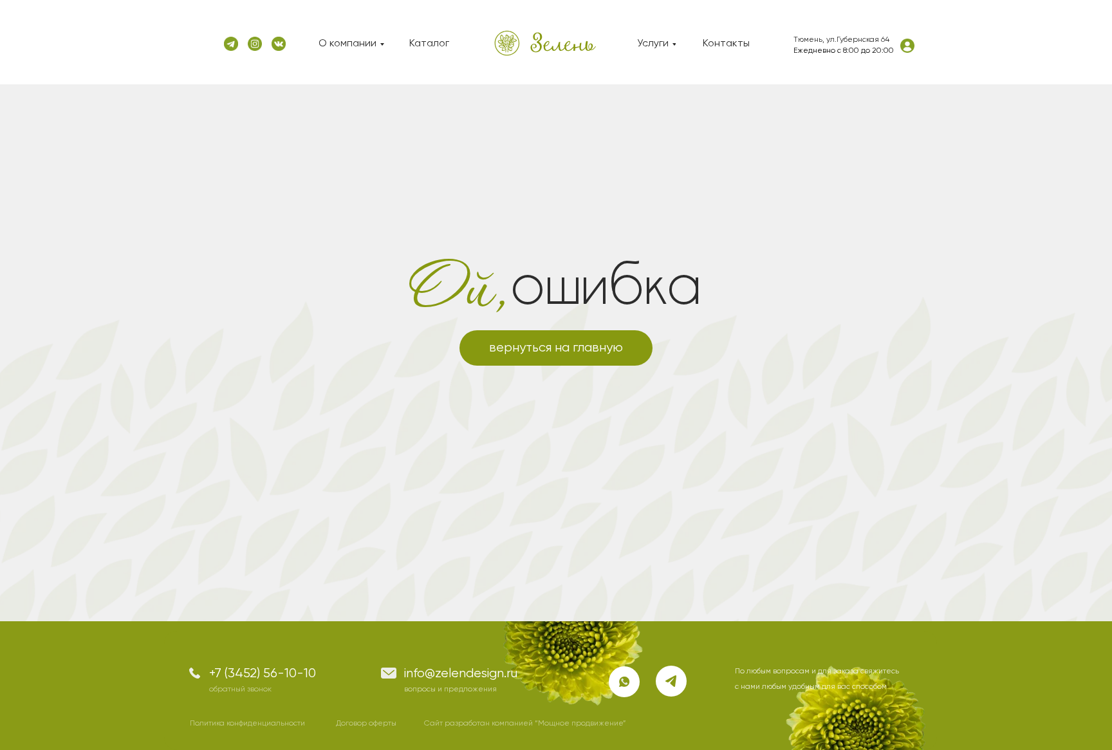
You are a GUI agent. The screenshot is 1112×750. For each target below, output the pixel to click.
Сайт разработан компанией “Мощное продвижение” (525, 723)
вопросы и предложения (450, 689)
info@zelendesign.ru (460, 673)
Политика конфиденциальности (247, 723)
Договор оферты (366, 723)
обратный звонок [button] (240, 689)
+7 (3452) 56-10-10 (262, 673)
